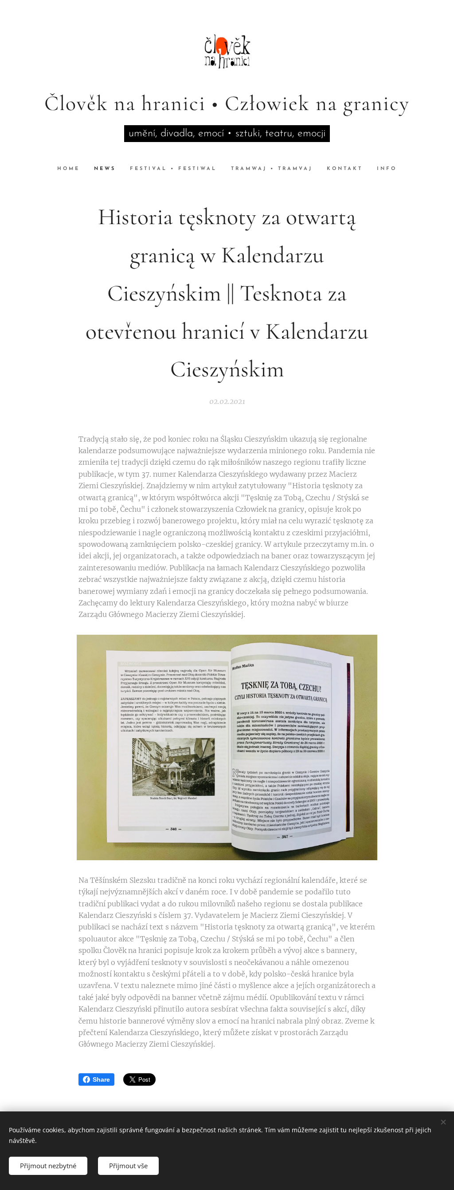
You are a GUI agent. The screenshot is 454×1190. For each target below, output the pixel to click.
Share (101, 1079)
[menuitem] (72, 169)
